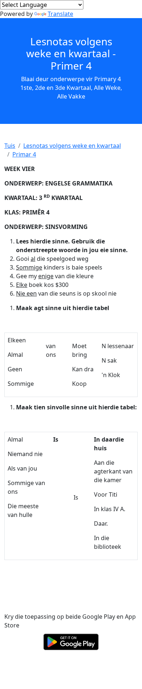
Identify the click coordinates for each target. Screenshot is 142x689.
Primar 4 (24, 154)
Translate (60, 14)
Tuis (9, 146)
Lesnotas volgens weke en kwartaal (72, 146)
